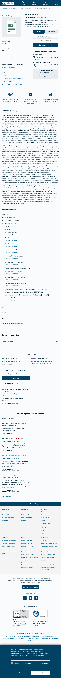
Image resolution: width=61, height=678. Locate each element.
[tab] (30, 341)
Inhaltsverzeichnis (8, 70)
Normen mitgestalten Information (13, 78)
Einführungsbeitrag (9, 67)
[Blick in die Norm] (11, 25)
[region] (30, 658)
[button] (34, 3)
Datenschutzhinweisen (17, 657)
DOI (4, 75)
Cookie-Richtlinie (36, 657)
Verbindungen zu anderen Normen (13, 84)
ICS (4, 73)
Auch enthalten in (8, 81)
